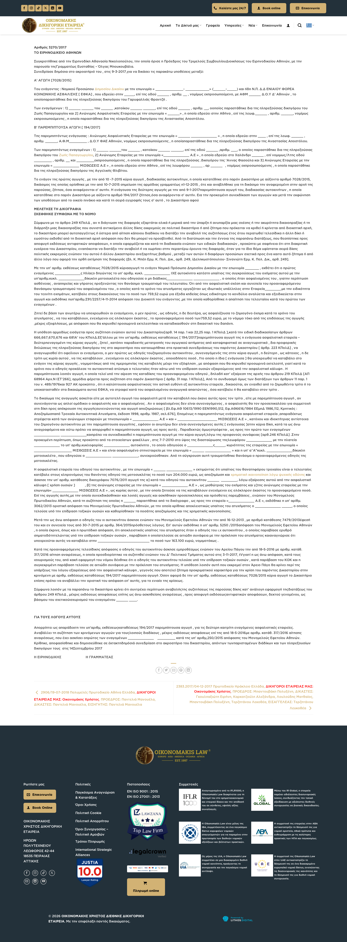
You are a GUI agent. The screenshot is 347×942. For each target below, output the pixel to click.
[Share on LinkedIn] (188, 670)
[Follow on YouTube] (60, 8)
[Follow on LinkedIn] (52, 8)
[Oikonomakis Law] (53, 25)
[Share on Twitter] (166, 670)
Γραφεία (213, 25)
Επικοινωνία (272, 25)
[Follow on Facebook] (24, 8)
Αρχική (165, 25)
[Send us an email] (27, 881)
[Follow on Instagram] (31, 8)
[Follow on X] (45, 8)
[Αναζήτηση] (300, 25)
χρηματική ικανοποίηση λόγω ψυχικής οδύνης (268, 474)
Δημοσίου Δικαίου (109, 89)
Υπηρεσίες (232, 25)
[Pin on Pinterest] (181, 670)
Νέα (252, 25)
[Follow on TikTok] (38, 8)
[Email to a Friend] (173, 670)
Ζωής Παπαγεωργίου (75, 155)
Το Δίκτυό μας (187, 25)
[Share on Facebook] (159, 670)
